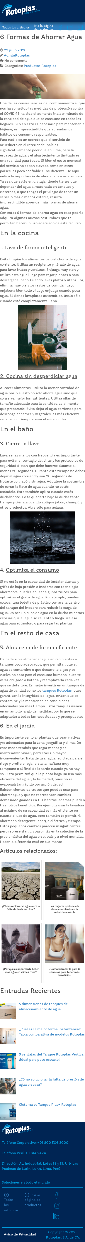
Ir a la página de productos (43, 27)
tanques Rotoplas (57, 691)
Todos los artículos (16, 27)
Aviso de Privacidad (20, 1234)
